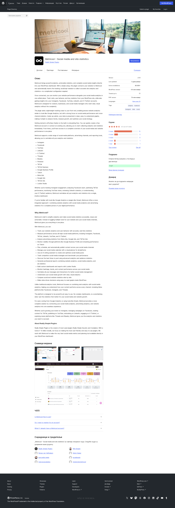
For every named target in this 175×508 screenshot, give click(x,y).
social (138, 109)
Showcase (43, 481)
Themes (42, 484)
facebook (137, 105)
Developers (75, 487)
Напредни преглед (115, 114)
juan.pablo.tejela (43, 457)
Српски (27, 498)
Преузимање (135, 60)
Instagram (128, 109)
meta (133, 109)
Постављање (62, 70)
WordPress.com (142, 481)
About (9, 481)
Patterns (42, 489)
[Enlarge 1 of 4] (54, 349)
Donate (108, 487)
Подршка (137, 70)
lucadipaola (76, 457)
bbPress (140, 487)
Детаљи (39, 70)
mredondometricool (79, 462)
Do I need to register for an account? (47, 423)
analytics (130, 105)
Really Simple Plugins (52, 62)
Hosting (9, 487)
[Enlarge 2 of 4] (77, 349)
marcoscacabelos (44, 462)
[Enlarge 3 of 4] (101, 349)
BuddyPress (141, 489)
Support (74, 484)
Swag (107, 489)
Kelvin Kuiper (77, 453)
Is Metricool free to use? (43, 417)
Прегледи (50, 70)
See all (138, 147)
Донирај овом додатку (117, 188)
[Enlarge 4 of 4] (101, 365)
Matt (139, 484)
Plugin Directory (12, 9)
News (9, 484)
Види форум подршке (116, 170)
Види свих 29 (136, 101)
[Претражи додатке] (26, 15)
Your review (112, 147)
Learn (74, 481)
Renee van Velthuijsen (45, 453)
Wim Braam (76, 449)
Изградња (75, 70)
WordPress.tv (77, 489)
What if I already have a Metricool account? (49, 428)
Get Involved (108, 481)
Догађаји (107, 484)
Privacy (9, 489)
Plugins (42, 487)
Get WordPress (166, 3)
